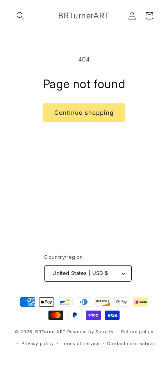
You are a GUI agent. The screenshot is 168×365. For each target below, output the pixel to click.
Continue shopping (84, 112)
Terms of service (81, 343)
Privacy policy (37, 343)
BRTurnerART (50, 331)
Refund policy (137, 331)
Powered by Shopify (90, 331)
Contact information (130, 343)
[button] (20, 15)
